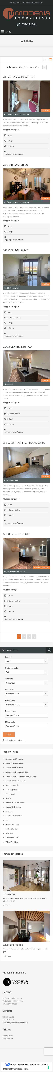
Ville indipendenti (12, 838)
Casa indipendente (12, 790)
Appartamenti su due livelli (16, 781)
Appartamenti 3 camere (14, 768)
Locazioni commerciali (14, 816)
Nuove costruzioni (12, 825)
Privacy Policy (7, 1036)
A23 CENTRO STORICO (16, 534)
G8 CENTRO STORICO (15, 164)
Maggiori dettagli (10, 129)
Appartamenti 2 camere (14, 763)
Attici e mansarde (12, 785)
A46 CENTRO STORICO (13, 945)
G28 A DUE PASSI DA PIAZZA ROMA (24, 443)
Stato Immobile (11, 668)
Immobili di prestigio (13, 807)
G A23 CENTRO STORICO (17, 346)
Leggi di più (10, 901)
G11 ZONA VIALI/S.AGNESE (19, 76)
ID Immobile (10, 722)
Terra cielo (9, 833)
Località (8, 657)
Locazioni (9, 811)
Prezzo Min (10, 690)
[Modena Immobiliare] (26, 13)
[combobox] (32, 67)
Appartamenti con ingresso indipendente (21, 776)
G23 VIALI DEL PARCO (16, 250)
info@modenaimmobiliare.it (31, 2)
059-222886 (29, 24)
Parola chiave (10, 711)
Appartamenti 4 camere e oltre (17, 772)
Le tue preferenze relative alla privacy (29, 1064)
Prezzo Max (10, 700)
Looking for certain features (14, 740)
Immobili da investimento (15, 803)
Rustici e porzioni (12, 829)
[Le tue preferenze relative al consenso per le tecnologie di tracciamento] (48, 1067)
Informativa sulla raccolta (15, 1068)
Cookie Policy (8, 1039)
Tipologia (9, 679)
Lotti (7, 820)
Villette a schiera (12, 842)
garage (8, 798)
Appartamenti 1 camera (14, 759)
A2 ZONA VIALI (9, 894)
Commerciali (10, 794)
